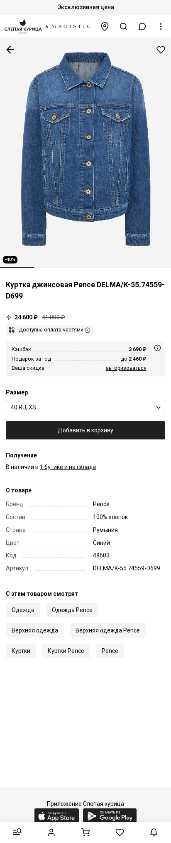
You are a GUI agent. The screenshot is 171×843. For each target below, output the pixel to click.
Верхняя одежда (35, 630)
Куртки (21, 650)
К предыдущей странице (10, 49)
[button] (142, 26)
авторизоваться (126, 368)
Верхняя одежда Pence (108, 630)
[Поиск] (123, 26)
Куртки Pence (66, 650)
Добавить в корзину (85, 430)
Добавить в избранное (161, 50)
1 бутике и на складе (68, 467)
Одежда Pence (72, 610)
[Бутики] (105, 26)
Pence (110, 650)
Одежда (23, 610)
